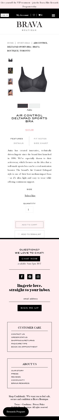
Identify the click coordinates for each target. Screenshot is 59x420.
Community (18, 380)
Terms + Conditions (22, 404)
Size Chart (41, 143)
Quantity (29, 203)
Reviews (16, 377)
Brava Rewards (20, 383)
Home (10, 43)
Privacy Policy (39, 404)
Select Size (30, 195)
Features (17, 139)
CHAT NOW (30, 259)
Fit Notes (40, 139)
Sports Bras (23, 43)
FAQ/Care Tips (19, 343)
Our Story (17, 370)
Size (29, 189)
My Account (22, 15)
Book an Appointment (24, 347)
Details (19, 143)
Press (14, 374)
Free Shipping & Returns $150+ (29, 10)
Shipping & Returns (22, 340)
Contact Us (18, 334)
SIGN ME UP (30, 308)
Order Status (19, 337)
